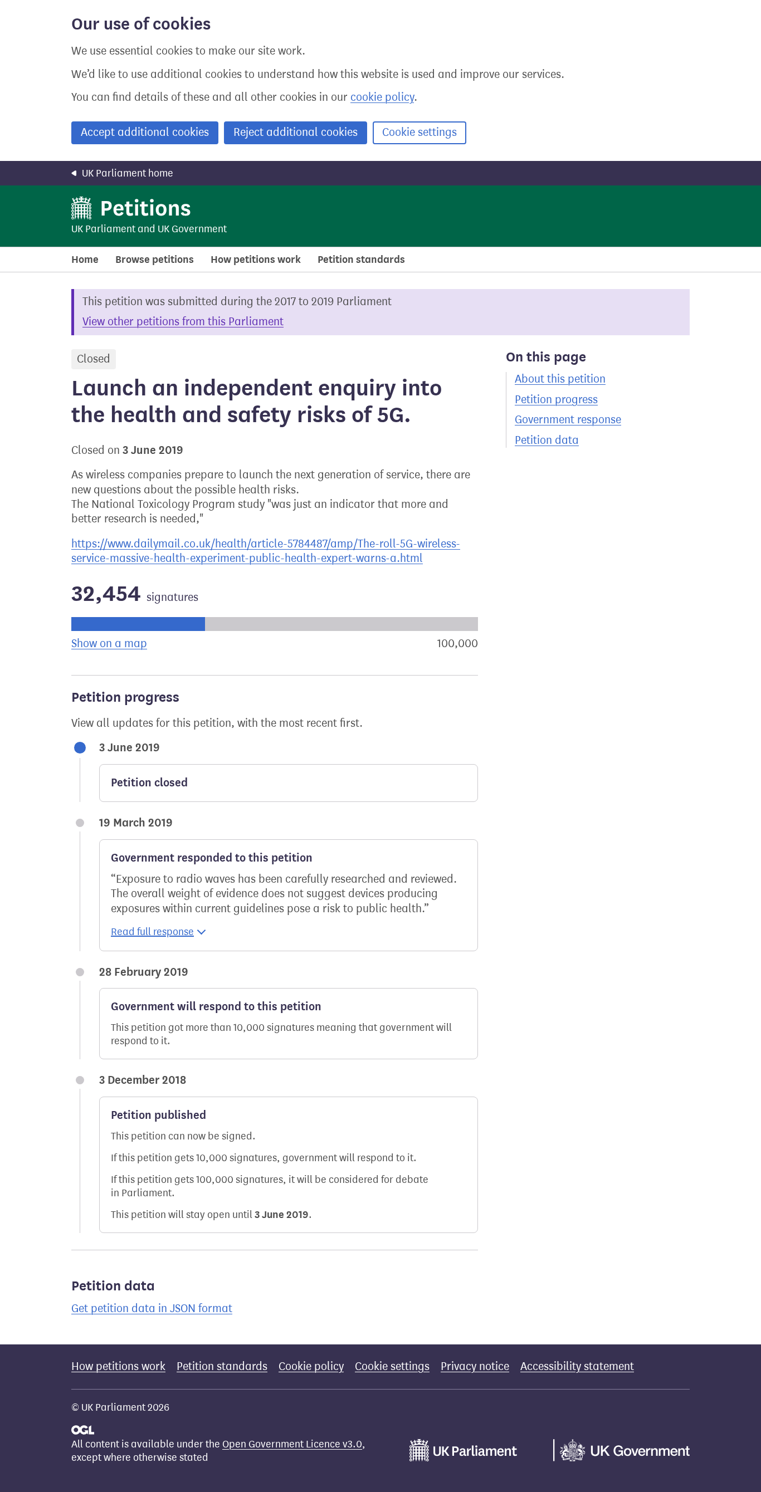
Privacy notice (475, 1366)
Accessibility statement (577, 1366)
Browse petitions (154, 259)
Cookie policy (311, 1366)
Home (85, 259)
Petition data (547, 440)
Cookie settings (419, 132)
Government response (568, 419)
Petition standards (361, 259)
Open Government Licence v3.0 (292, 1444)
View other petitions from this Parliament (183, 321)
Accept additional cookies (145, 132)
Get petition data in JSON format (151, 1308)
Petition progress (556, 399)
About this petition (560, 379)
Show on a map (109, 643)
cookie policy (382, 97)
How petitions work (256, 259)
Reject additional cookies (295, 132)
